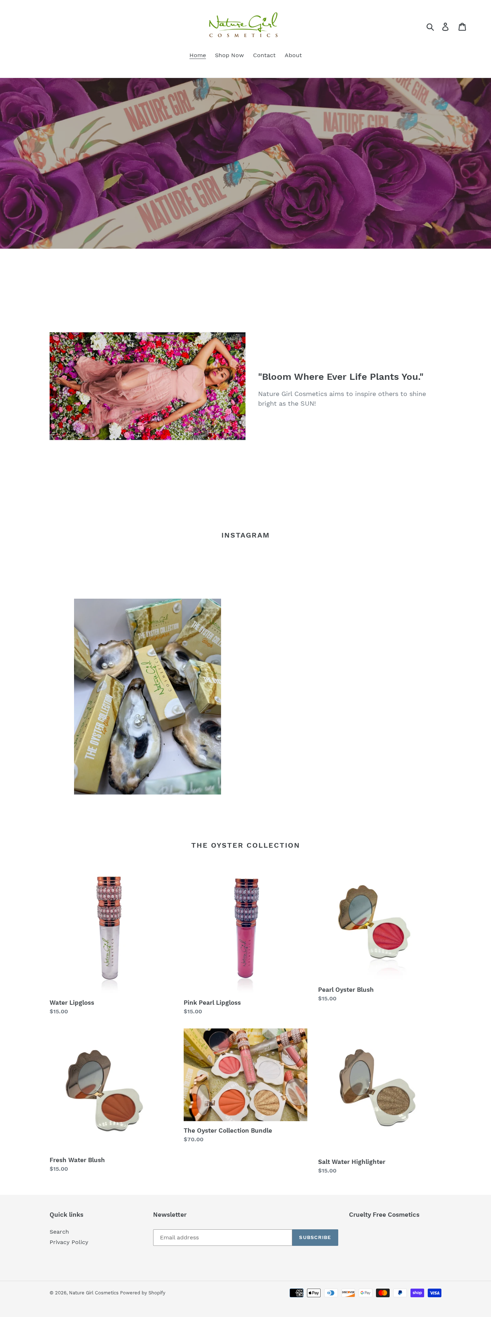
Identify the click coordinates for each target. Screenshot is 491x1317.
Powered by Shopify (142, 1292)
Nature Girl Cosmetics (94, 1292)
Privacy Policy (69, 1242)
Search (59, 1231)
